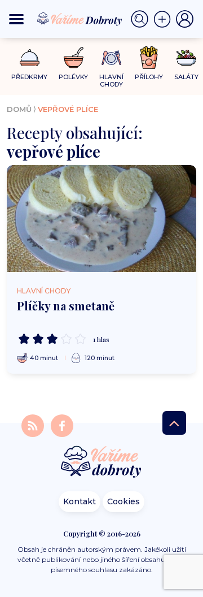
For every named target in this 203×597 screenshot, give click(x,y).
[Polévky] (73, 58)
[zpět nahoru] (174, 423)
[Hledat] (142, 19)
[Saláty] (186, 58)
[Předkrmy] (29, 57)
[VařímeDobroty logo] (79, 19)
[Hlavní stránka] (101, 462)
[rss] (34, 425)
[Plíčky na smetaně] (101, 218)
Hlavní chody (43, 291)
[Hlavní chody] (111, 58)
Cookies (123, 501)
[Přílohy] (149, 57)
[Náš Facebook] (62, 425)
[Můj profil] (185, 19)
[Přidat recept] (164, 19)
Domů (19, 109)
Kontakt (79, 501)
